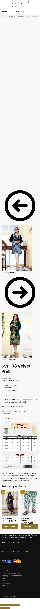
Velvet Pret (12, 481)
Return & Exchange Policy (11, 573)
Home (3, 16)
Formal (11, 478)
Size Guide (8, 418)
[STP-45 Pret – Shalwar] (29, 503)
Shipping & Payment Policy (12, 576)
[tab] (21, 418)
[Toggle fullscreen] (12, 605)
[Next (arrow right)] (7, 608)
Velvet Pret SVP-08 (25, 481)
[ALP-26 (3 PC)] (10, 503)
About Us (5, 571)
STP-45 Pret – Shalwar (26, 519)
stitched (12, 399)
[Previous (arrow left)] (2, 608)
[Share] (7, 605)
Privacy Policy (7, 583)
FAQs (3, 581)
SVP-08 (29, 478)
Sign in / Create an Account (20, 6)
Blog (3, 578)
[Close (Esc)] (2, 605)
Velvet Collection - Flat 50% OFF (18, 476)
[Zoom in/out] (17, 605)
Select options (9, 526)
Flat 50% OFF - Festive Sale (16, 16)
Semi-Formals (20, 478)
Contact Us (6, 586)
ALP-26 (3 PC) (7, 518)
